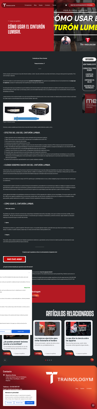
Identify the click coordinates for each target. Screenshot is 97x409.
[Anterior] (5, 360)
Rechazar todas (19, 402)
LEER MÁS (6, 353)
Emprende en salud (89, 81)
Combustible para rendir (89, 69)
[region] (19, 398)
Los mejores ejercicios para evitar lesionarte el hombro (46, 339)
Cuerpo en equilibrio (89, 75)
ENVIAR (87, 402)
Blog (35, 5)
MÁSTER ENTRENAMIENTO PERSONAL (82, 5)
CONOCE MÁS (34, 296)
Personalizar (9, 402)
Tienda (54, 5)
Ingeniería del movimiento (89, 87)
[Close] (29, 272)
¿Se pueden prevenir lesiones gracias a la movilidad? (16, 342)
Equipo (41, 5)
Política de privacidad (70, 406)
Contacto (47, 5)
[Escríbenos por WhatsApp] (93, 405)
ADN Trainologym (89, 64)
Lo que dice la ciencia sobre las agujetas (77, 339)
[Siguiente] (92, 360)
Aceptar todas (30, 402)
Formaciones (28, 5)
